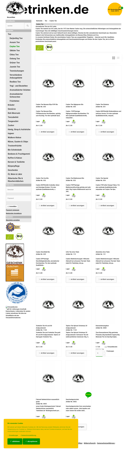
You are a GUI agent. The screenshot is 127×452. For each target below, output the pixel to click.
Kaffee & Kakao (15, 158)
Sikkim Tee (15, 50)
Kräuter (11, 105)
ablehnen (16, 441)
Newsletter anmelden (13, 220)
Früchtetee (14, 101)
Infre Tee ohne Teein (72, 252)
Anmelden (12, 206)
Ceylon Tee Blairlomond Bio (75, 178)
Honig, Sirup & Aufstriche (19, 129)
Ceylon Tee (39, 24)
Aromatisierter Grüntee (20, 90)
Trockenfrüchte (15, 146)
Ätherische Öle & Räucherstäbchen (15, 179)
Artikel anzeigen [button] (47, 132)
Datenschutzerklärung (28, 435)
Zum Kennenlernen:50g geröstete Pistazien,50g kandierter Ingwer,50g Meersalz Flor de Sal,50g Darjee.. (108, 335)
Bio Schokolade (15, 150)
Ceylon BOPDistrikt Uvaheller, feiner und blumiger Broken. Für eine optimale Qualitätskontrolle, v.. (47, 187)
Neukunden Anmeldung (14, 213)
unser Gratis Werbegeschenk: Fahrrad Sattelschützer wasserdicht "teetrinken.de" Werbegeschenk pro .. (48, 408)
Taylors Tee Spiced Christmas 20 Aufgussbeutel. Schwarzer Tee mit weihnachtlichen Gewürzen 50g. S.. (77, 335)
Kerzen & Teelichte (16, 162)
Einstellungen (13, 435)
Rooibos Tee (15, 82)
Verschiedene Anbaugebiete (16, 76)
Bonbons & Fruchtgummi (19, 154)
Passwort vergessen (12, 210)
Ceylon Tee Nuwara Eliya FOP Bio (47, 104)
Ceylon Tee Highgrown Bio (74, 104)
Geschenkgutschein (72, 399)
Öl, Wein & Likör (15, 174)
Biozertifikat (11, 17)
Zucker (11, 125)
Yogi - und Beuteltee (19, 86)
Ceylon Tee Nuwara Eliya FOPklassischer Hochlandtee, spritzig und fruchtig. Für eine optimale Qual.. (48, 113)
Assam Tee (15, 42)
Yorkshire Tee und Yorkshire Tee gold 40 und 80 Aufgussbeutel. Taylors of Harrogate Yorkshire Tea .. (48, 335)
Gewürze (12, 109)
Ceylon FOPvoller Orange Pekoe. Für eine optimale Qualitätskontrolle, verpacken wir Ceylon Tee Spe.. (108, 187)
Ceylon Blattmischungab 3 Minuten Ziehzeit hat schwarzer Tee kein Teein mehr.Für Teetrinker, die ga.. (78, 261)
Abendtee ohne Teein (103, 252)
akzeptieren (32, 441)
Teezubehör (13, 117)
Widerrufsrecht (90, 443)
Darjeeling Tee (16, 38)
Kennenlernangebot (102, 326)
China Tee (14, 54)
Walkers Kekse (14, 137)
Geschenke (13, 170)
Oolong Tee (15, 58)
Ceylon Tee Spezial (102, 178)
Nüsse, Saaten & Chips (18, 141)
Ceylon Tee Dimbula (102, 104)
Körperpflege (14, 166)
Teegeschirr (13, 121)
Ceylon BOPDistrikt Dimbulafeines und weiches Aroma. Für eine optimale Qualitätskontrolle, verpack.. (108, 113)
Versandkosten (112, 347)
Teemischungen (17, 71)
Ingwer (11, 133)
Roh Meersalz (14, 113)
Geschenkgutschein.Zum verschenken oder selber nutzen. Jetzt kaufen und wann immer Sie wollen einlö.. (78, 408)
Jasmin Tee (15, 67)
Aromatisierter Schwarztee (16, 95)
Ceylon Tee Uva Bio (42, 178)
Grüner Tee (15, 62)
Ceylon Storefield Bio (43, 252)
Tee (9, 34)
